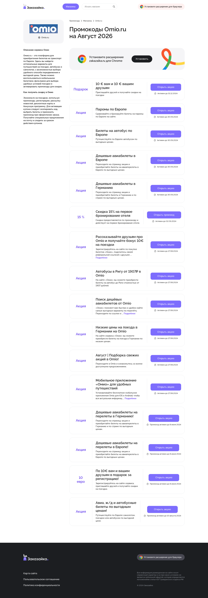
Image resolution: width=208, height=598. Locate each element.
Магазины (71, 7)
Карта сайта (30, 573)
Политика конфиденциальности (41, 585)
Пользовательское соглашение (41, 579)
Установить (142, 59)
